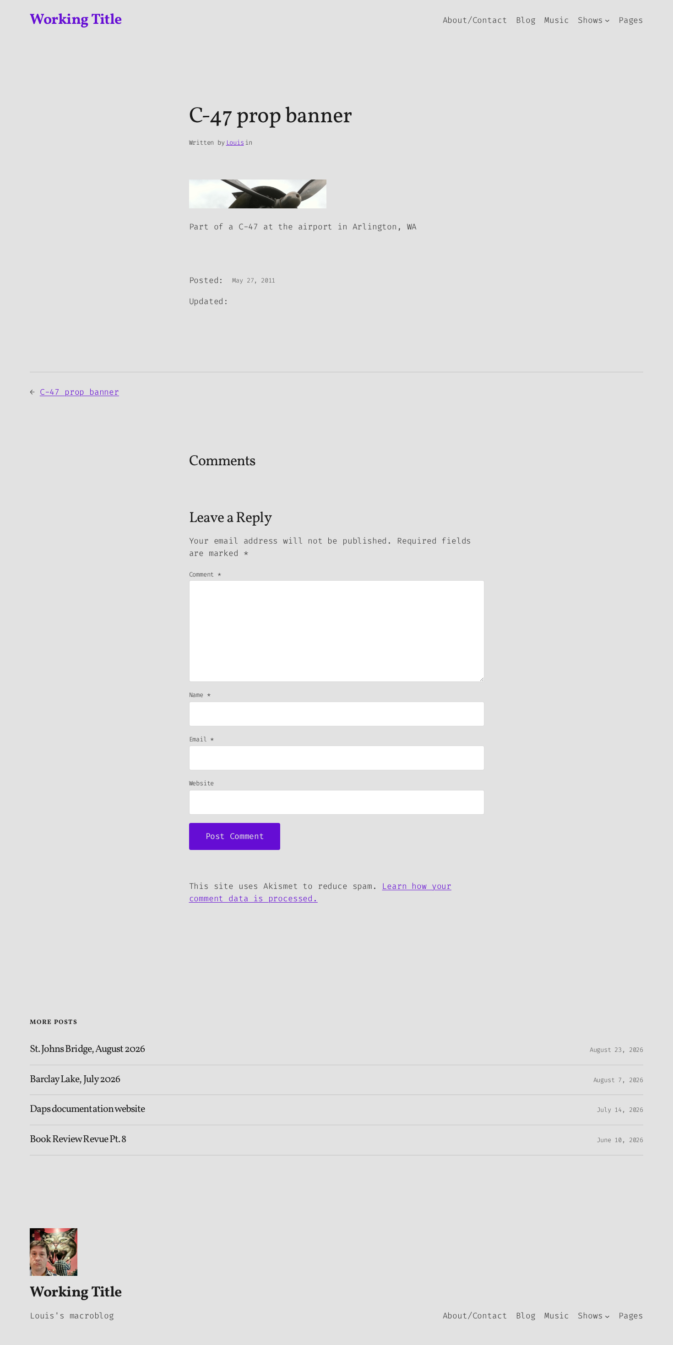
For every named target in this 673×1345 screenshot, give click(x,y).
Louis (235, 142)
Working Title (76, 20)
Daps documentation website (87, 1110)
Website (201, 783)
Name (200, 695)
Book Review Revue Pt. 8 (78, 1140)
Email (201, 739)
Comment (205, 574)
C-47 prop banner (79, 392)
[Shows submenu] (607, 20)
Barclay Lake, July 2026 (75, 1080)
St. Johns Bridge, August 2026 (87, 1050)
